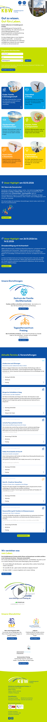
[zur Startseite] (23, 680)
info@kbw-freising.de (13, 692)
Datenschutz (15, 713)
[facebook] (9, 718)
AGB (20, 713)
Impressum (10, 713)
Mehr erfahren (5, 217)
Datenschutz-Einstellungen (13, 714)
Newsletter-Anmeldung (7, 69)
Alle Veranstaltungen (22, 535)
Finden (27, 60)
